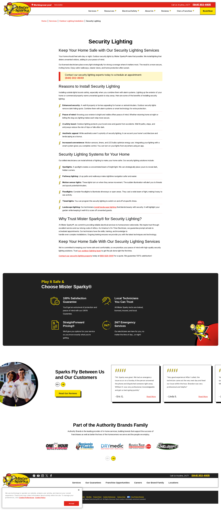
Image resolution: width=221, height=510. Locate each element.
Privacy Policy (97, 497)
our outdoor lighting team (89, 251)
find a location (58, 4)
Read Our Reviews (68, 393)
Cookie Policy (40, 497)
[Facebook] (51, 475)
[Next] (63, 384)
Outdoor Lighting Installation (71, 21)
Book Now (208, 11)
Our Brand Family (155, 483)
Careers (138, 483)
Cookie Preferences (26, 497)
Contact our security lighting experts (75, 256)
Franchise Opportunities (118, 483)
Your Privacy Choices (137, 497)
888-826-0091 (107, 256)
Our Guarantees (93, 483)
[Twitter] (46, 475)
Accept (71, 503)
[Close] (78, 489)
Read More (151, 396)
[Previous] (57, 384)
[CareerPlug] (34, 475)
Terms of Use (121, 497)
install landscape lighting (105, 207)
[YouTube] (38, 475)
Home (44, 21)
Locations (173, 483)
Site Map (89, 497)
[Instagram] (42, 475)
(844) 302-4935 (202, 4)
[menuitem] (93, 11)
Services (53, 21)
